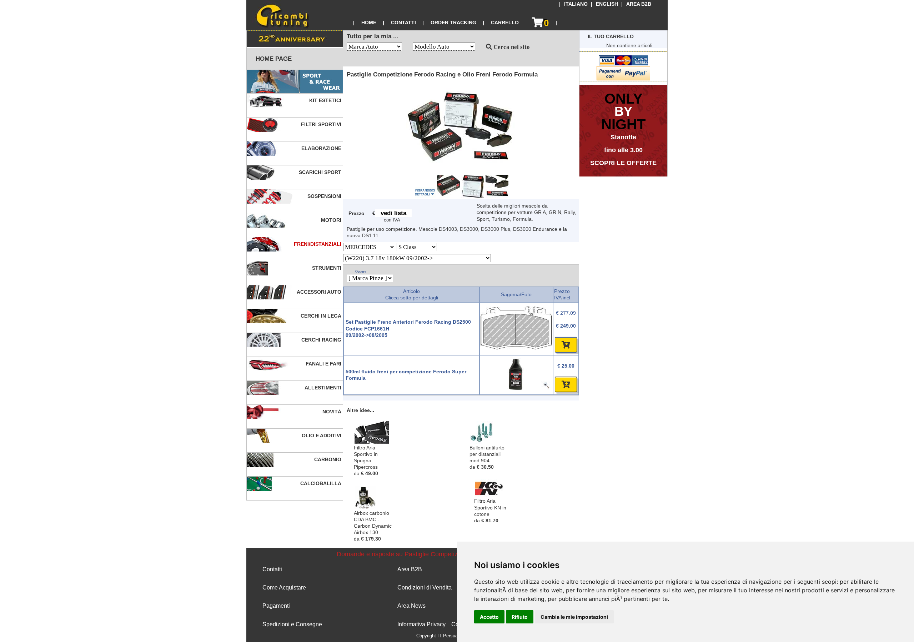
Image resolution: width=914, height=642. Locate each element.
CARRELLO (505, 22)
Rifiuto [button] (520, 617)
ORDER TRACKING (453, 22)
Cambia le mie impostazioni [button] (574, 617)
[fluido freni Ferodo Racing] (516, 388)
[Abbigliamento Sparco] (295, 82)
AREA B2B (638, 4)
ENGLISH (607, 4)
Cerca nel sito (511, 47)
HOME (368, 22)
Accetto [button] (489, 617)
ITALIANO (576, 4)
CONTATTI (403, 22)
